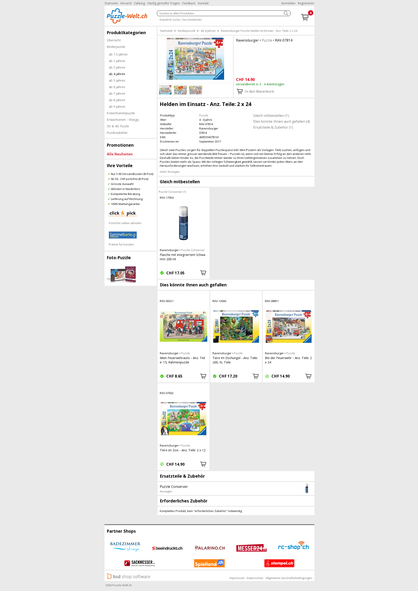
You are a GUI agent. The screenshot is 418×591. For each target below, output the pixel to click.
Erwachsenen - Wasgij (123, 119)
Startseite (111, 3)
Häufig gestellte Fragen (163, 3)
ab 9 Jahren (117, 106)
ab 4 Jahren (117, 74)
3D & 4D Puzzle (118, 126)
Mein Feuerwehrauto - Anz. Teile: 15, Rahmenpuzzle (182, 360)
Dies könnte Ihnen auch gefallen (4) (281, 121)
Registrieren (306, 3)
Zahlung (139, 3)
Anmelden (288, 3)
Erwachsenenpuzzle (121, 113)
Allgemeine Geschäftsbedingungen (289, 578)
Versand (125, 3)
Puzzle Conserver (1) (172, 192)
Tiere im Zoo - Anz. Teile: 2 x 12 (183, 450)
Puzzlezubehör (117, 132)
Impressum (237, 578)
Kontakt (203, 3)
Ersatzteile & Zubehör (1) (273, 127)
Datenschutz (255, 578)
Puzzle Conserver (193, 250)
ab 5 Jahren (117, 80)
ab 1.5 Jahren (118, 54)
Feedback (189, 3)
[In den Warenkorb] (203, 273)
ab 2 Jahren (117, 61)
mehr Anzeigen (170, 172)
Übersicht (114, 40)
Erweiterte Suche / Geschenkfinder (181, 19)
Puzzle (267, 40)
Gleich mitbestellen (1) (271, 115)
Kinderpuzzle (116, 46)
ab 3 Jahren (117, 67)
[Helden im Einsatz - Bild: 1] (195, 59)
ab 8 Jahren (117, 100)
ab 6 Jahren (117, 87)
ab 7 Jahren (117, 93)
